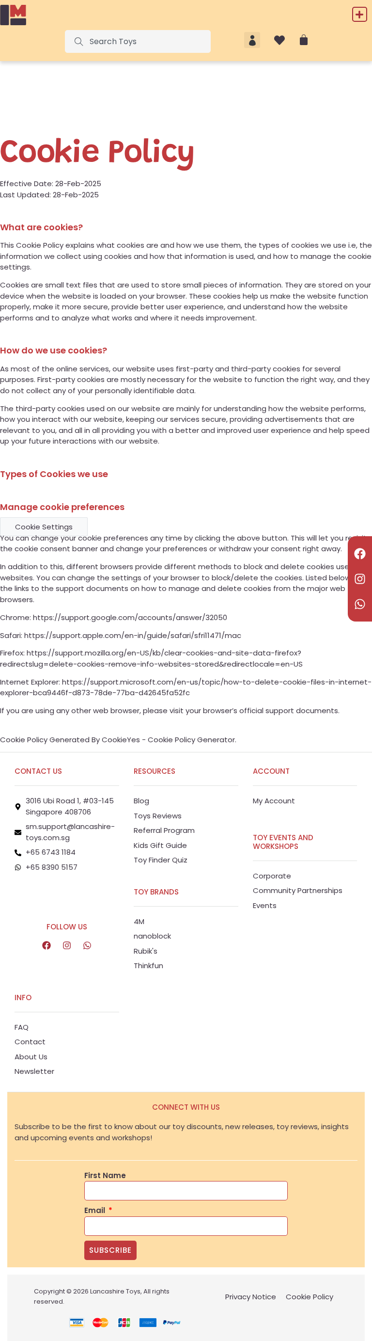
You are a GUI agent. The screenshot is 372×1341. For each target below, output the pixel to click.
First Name (105, 1175)
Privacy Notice (250, 1297)
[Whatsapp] (360, 604)
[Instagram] (360, 579)
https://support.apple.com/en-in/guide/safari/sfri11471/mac (132, 635)
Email (95, 1210)
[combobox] (138, 41)
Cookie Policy (309, 1297)
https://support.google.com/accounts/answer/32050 (130, 617)
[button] (359, 14)
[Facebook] (360, 553)
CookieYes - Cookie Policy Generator (168, 739)
